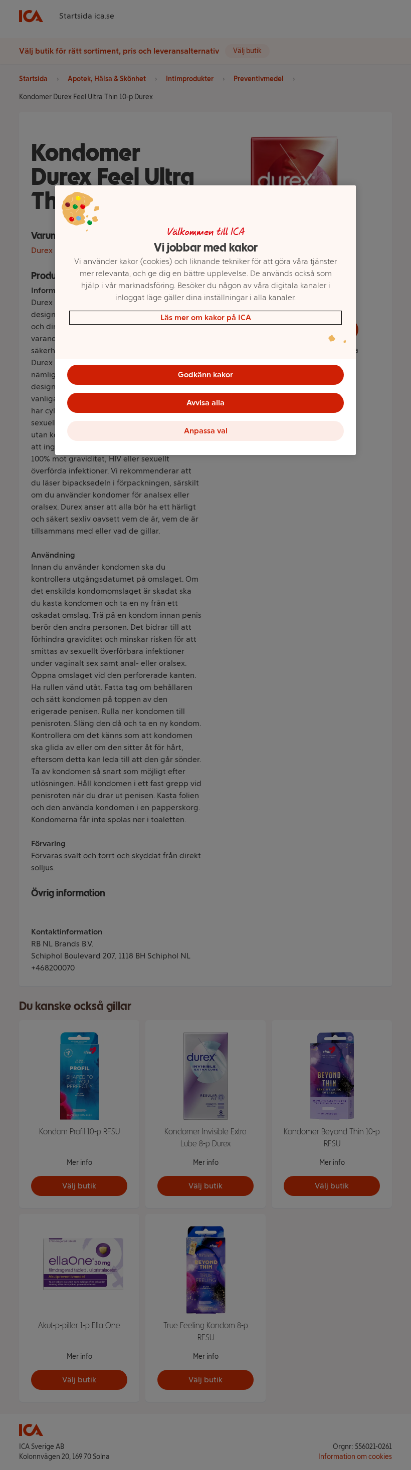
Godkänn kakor (205, 374)
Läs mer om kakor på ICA (205, 317)
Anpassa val (206, 430)
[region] (205, 320)
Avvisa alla (205, 402)
